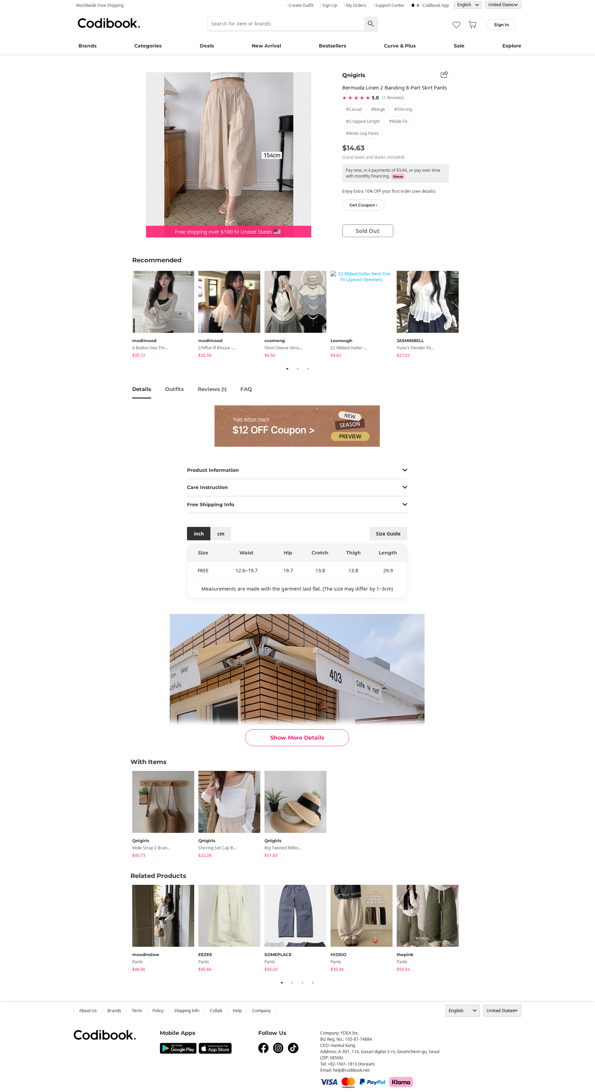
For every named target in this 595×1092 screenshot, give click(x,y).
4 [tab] (312, 982)
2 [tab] (297, 368)
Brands (87, 46)
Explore (511, 46)
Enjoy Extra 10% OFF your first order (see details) (389, 191)
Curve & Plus (400, 46)
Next (467, 315)
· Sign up (328, 5)
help (237, 1011)
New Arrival (266, 46)
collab (216, 1011)
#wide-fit (398, 121)
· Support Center (389, 5)
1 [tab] (287, 368)
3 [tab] (307, 368)
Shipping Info (186, 1011)
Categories (147, 46)
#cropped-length (363, 121)
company (261, 1011)
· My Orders (355, 5)
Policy (158, 1011)
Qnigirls (353, 75)
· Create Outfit (299, 5)
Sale (459, 46)
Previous (127, 315)
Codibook (109, 23)
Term (137, 1011)
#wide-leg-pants (362, 133)
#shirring (403, 109)
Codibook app (435, 5)
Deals (207, 46)
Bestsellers (332, 46)
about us (88, 1011)
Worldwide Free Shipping (100, 5)
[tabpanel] (165, 315)
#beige (378, 109)
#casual (354, 109)
